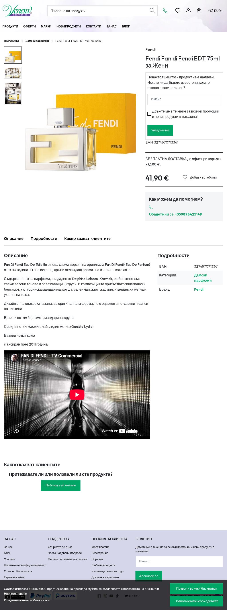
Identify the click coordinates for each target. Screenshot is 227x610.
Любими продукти (103, 565)
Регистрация (100, 553)
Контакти (93, 26)
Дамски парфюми (37, 41)
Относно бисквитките (18, 571)
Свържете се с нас (60, 547)
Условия (9, 559)
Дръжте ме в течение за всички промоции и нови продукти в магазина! (185, 114)
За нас (111, 26)
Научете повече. (15, 594)
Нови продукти (69, 26)
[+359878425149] (166, 10)
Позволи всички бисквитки (196, 588)
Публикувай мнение (61, 485)
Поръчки (97, 559)
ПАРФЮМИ (11, 41)
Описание (13, 238)
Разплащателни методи (107, 571)
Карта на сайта (14, 577)
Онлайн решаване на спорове (67, 559)
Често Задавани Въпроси (65, 553)
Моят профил (101, 547)
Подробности (44, 238)
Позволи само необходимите (196, 601)
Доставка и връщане (105, 577)
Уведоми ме (160, 130)
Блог (126, 26)
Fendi (150, 49)
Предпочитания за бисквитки (27, 600)
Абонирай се (148, 576)
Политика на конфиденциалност (25, 565)
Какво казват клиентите (87, 238)
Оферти (29, 26)
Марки (46, 26)
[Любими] (177, 10)
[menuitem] (13, 55)
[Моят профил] (188, 10)
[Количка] (199, 10)
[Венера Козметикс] (22, 10)
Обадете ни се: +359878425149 (175, 214)
